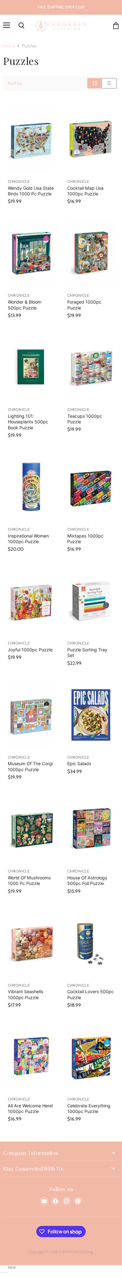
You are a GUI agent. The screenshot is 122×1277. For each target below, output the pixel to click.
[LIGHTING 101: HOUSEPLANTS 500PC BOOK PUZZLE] (31, 367)
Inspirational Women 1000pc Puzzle (28, 538)
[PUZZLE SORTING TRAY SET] (90, 600)
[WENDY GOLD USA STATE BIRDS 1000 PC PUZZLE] (31, 139)
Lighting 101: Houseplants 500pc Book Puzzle (28, 421)
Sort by (15, 83)
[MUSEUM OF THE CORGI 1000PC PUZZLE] (31, 715)
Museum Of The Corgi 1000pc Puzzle (30, 766)
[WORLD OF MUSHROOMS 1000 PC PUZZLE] (31, 828)
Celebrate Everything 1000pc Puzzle (88, 1108)
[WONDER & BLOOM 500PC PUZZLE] (31, 253)
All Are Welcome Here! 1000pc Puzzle (30, 1108)
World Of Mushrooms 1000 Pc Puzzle (29, 880)
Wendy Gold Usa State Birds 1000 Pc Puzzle (31, 190)
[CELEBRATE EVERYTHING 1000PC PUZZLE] (90, 1056)
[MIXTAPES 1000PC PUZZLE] (90, 487)
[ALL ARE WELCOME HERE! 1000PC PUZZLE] (31, 1056)
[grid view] (94, 83)
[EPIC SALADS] (90, 715)
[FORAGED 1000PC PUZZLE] (90, 253)
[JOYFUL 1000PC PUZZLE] (31, 600)
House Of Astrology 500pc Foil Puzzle (87, 880)
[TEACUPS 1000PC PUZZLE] (90, 367)
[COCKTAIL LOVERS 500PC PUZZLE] (90, 943)
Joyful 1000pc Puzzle (30, 649)
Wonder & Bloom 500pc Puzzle (24, 304)
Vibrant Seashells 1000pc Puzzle (25, 994)
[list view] (109, 83)
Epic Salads (79, 763)
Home (9, 46)
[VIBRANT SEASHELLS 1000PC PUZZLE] (31, 943)
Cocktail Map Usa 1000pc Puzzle (85, 190)
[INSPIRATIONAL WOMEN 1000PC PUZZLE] (31, 487)
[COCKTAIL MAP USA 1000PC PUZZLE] (90, 139)
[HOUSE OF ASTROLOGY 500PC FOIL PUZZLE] (90, 828)
